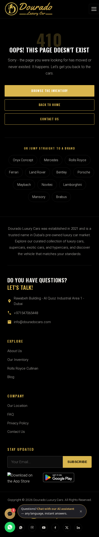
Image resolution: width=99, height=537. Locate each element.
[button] (52, 511)
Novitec (47, 185)
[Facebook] (55, 527)
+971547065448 (26, 313)
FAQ (10, 414)
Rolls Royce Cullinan (22, 368)
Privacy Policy (18, 423)
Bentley (61, 172)
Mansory (38, 197)
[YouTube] (44, 527)
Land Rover (37, 172)
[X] (67, 527)
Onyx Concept (23, 160)
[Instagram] (32, 527)
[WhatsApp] (21, 527)
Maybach (24, 185)
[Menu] (94, 9)
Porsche (84, 172)
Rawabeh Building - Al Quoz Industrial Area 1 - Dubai (49, 301)
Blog (10, 377)
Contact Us (16, 432)
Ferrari (13, 172)
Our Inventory (17, 360)
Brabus (61, 197)
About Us (14, 351)
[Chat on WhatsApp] (10, 527)
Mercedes (51, 160)
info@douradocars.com (32, 322)
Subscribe (77, 462)
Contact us (49, 119)
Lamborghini (72, 185)
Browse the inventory (49, 90)
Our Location (17, 406)
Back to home (50, 104)
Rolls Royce (77, 160)
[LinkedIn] (78, 527)
